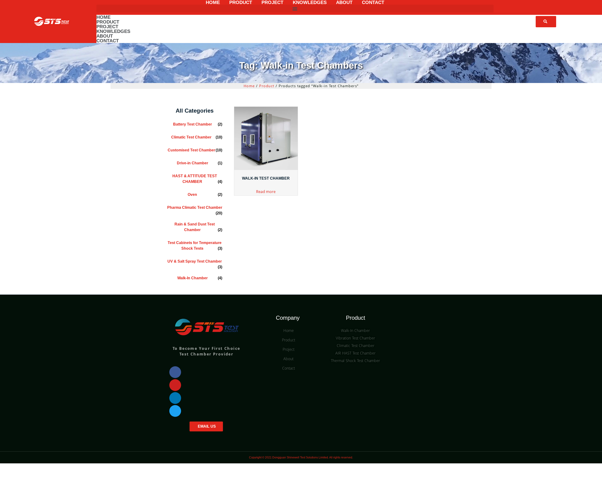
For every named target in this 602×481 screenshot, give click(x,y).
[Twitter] (175, 411)
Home (249, 85)
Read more (266, 191)
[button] (295, 8)
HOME (213, 2)
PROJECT (272, 2)
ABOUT (344, 2)
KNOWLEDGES (310, 2)
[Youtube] (175, 385)
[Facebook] (175, 372)
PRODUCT (240, 2)
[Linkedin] (175, 398)
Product (266, 85)
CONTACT (373, 2)
